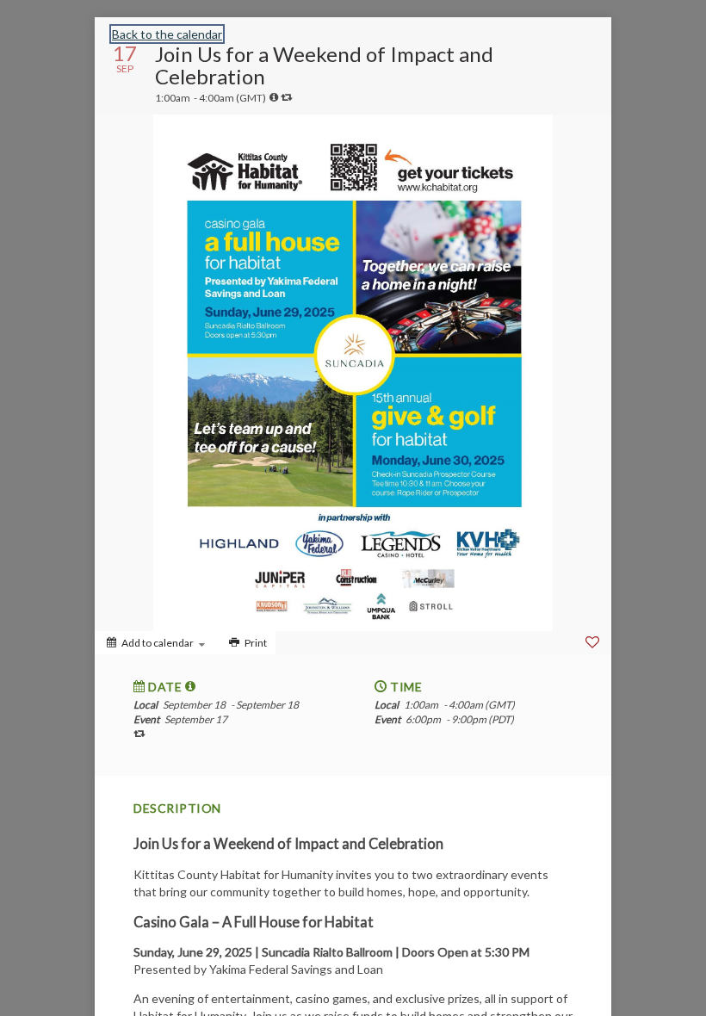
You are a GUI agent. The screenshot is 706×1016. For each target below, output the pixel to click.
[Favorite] (592, 642)
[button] (190, 686)
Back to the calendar (167, 34)
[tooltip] (273, 97)
